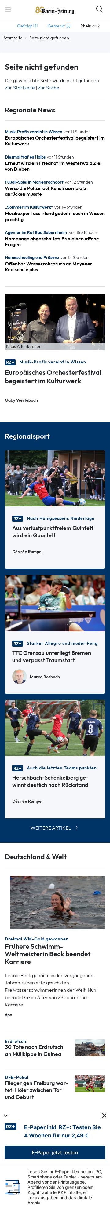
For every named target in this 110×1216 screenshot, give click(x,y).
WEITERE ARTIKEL (51, 828)
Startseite (13, 38)
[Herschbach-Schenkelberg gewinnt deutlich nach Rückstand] (55, 727)
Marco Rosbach (45, 677)
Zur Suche (48, 88)
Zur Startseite (20, 88)
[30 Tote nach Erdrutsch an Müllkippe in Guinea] (90, 1047)
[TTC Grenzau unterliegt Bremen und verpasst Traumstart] (55, 602)
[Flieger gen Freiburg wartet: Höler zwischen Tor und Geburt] (90, 1083)
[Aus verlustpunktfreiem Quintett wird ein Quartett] (55, 477)
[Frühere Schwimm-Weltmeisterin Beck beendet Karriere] (57, 902)
